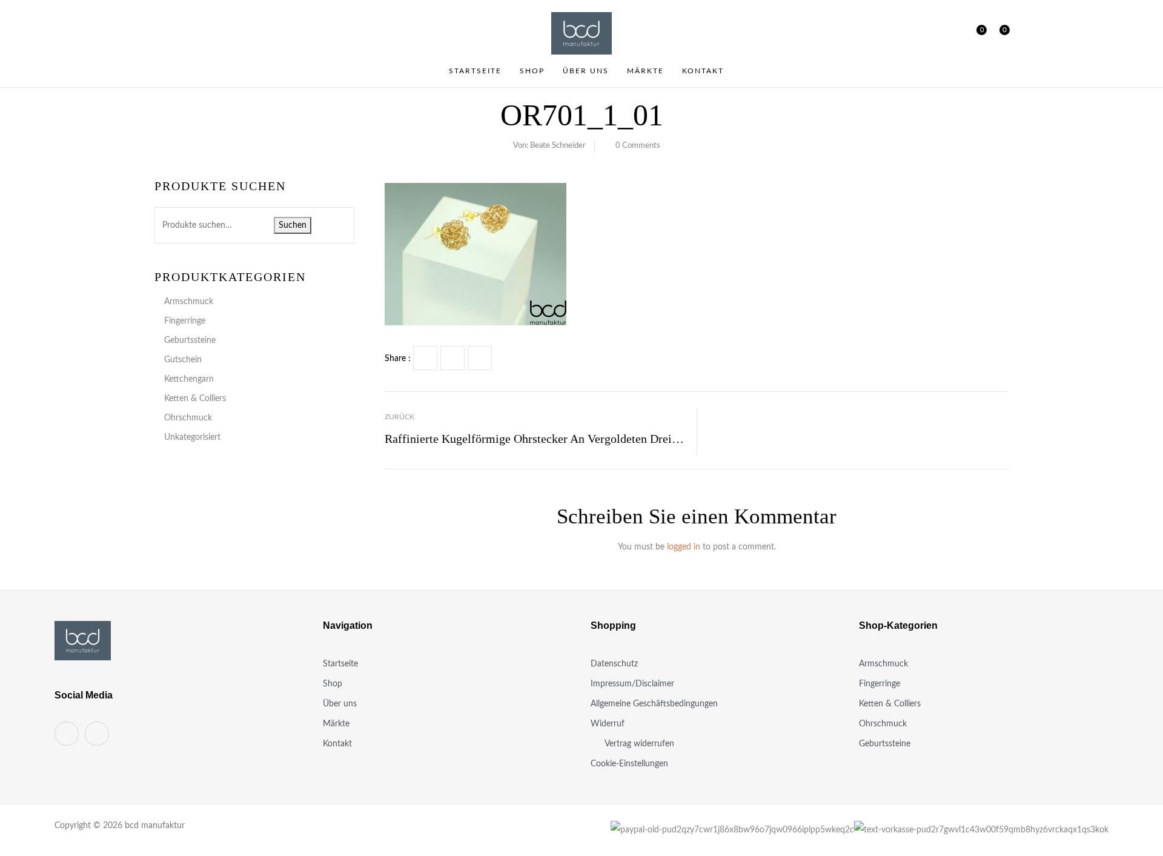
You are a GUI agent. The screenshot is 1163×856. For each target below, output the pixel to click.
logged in (683, 547)
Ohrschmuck (188, 418)
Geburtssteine (190, 340)
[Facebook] (425, 358)
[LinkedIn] (480, 358)
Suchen (292, 225)
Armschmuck (188, 301)
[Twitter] (452, 358)
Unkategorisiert (192, 437)
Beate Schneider (558, 146)
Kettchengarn (189, 379)
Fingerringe (184, 321)
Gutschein (183, 360)
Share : (398, 358)
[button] (1000, 33)
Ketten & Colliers (195, 398)
